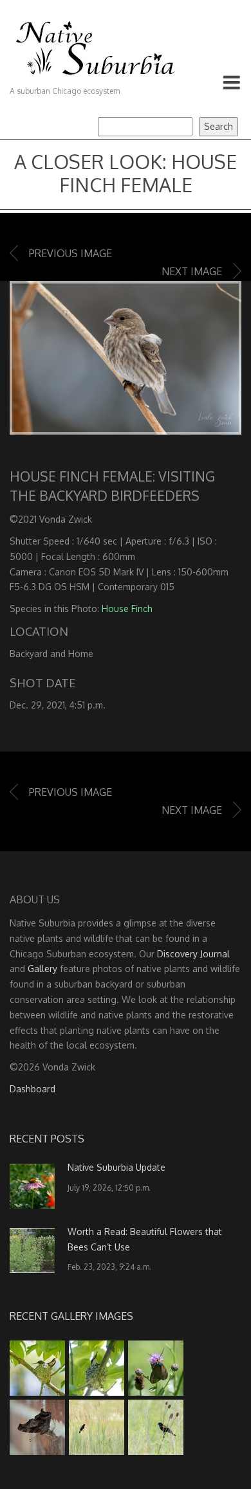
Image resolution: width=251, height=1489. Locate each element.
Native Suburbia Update (116, 1167)
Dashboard (32, 1088)
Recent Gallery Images (71, 1316)
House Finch (127, 608)
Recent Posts (47, 1138)
